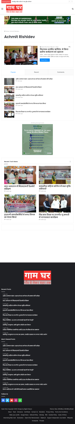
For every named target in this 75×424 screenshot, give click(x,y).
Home (7, 31)
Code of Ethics (62, 415)
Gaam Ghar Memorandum (32, 417)
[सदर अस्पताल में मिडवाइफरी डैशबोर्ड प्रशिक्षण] (9, 89)
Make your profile (14, 415)
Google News (25, 415)
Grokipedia (35, 420)
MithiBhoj (60, 409)
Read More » (44, 60)
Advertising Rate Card (9, 417)
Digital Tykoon (28, 409)
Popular (13, 72)
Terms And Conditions (61, 412)
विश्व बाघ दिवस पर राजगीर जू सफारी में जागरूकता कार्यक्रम (33, 112)
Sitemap (41, 415)
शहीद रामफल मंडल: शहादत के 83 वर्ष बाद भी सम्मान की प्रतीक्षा (34, 79)
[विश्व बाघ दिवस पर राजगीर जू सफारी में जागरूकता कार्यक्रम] (9, 114)
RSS (46, 415)
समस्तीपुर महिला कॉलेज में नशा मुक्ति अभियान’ (21, 1)
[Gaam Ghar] (14, 9)
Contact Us (34, 412)
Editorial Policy (34, 415)
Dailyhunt (43, 417)
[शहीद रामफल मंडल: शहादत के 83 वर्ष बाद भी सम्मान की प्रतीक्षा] (9, 81)
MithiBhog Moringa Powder (37, 122)
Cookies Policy (53, 415)
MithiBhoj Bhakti (69, 409)
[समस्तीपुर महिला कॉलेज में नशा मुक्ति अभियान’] (9, 97)
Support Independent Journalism (56, 417)
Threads (41, 420)
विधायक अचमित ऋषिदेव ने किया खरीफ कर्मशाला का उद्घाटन (54, 50)
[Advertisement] (37, 247)
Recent (36, 72)
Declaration (20, 417)
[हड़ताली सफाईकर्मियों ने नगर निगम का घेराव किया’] (9, 106)
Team (14, 412)
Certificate (27, 412)
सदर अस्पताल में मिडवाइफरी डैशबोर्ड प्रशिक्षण (29, 87)
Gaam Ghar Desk (45, 47)
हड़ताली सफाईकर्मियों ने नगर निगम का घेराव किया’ (31, 103)
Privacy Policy (50, 412)
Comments (60, 72)
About (10, 412)
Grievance (20, 412)
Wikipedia (70, 417)
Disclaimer (42, 412)
